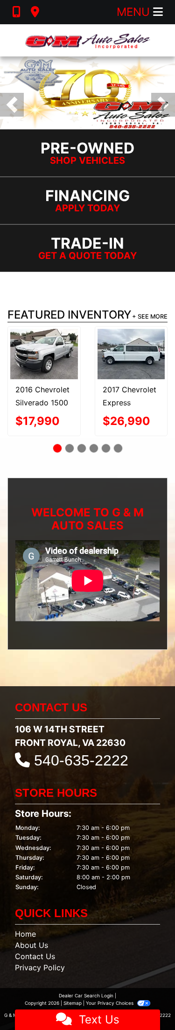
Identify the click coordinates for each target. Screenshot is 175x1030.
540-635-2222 (81, 760)
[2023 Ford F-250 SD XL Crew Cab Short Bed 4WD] (130, 350)
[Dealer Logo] (88, 40)
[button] (12, 105)
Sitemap (72, 1003)
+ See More (150, 316)
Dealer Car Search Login (86, 995)
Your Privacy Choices (110, 1003)
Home (25, 934)
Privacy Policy (40, 967)
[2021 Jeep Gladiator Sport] (44, 350)
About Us (31, 945)
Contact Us (35, 956)
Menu (135, 12)
